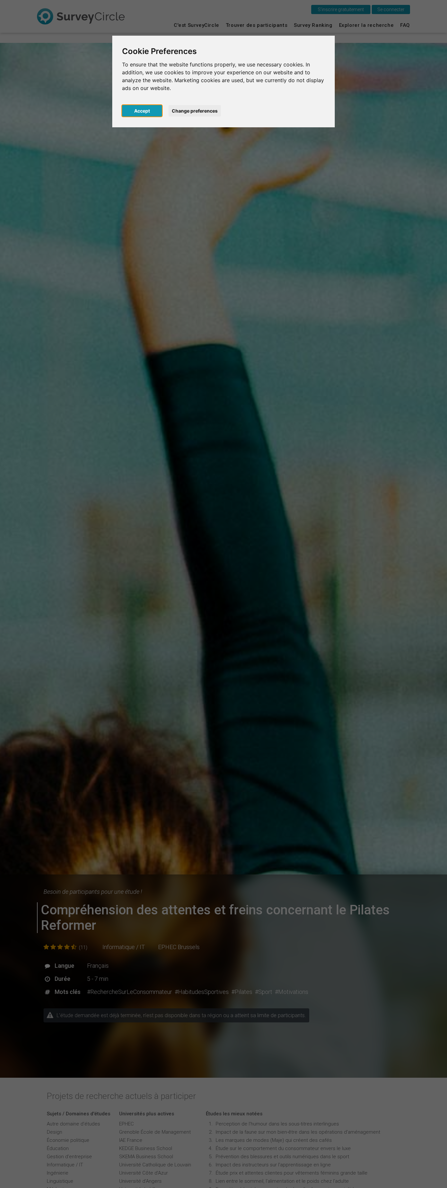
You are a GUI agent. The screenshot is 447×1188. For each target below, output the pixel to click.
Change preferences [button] (195, 111)
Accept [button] (142, 111)
